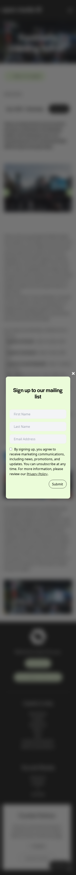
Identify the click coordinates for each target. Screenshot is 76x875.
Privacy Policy (37, 474)
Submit (57, 484)
